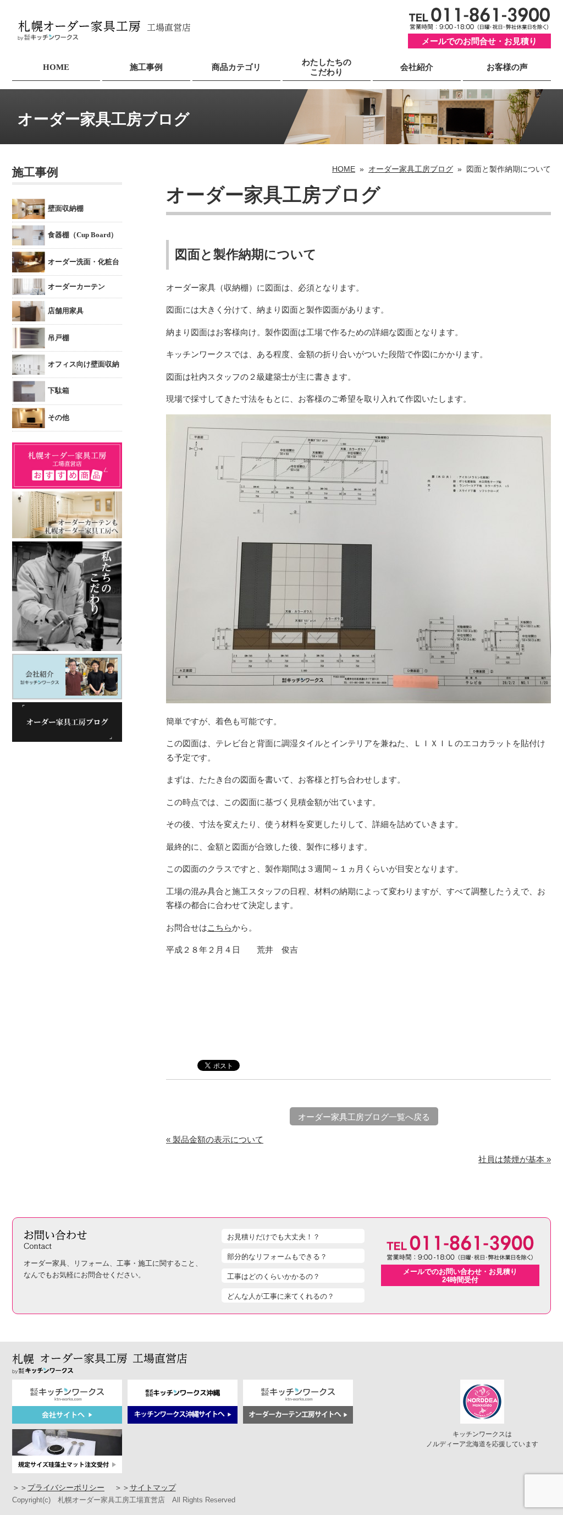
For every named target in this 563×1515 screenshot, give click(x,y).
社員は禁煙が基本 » (514, 1159)
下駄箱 (58, 391)
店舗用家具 (66, 311)
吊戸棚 (58, 338)
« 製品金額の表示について (214, 1139)
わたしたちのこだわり (326, 67)
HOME (56, 67)
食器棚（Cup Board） (83, 235)
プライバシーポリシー (65, 1488)
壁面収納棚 (66, 208)
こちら (219, 927)
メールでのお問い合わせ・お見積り (460, 1275)
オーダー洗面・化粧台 (83, 262)
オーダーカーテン (76, 287)
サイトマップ (153, 1488)
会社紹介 (416, 67)
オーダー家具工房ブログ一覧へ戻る (364, 1117)
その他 (58, 418)
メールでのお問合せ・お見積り (479, 41)
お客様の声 (507, 67)
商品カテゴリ (236, 67)
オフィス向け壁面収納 (83, 364)
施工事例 (146, 67)
